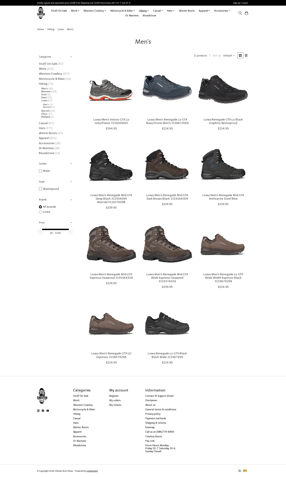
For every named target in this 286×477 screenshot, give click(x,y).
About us (150, 405)
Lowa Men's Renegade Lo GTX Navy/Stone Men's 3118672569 (167, 121)
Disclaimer (151, 400)
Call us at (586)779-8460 (159, 431)
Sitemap (150, 427)
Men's (44, 88)
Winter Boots (187, 10)
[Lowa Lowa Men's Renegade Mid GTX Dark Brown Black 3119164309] (167, 165)
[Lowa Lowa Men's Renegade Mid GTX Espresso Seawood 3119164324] (111, 244)
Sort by (217, 55)
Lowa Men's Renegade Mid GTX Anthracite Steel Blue (223, 196)
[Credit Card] (240, 471)
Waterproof (51, 189)
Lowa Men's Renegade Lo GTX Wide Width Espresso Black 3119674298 (223, 277)
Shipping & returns (155, 422)
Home (40, 29)
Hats (42, 128)
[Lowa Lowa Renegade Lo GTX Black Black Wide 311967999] (167, 323)
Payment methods (155, 418)
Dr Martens (132, 15)
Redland (45, 116)
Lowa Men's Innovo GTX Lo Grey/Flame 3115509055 (111, 121)
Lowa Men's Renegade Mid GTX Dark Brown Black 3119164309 (167, 196)
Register (114, 395)
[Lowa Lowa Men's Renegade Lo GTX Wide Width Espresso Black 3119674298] (223, 244)
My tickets (115, 405)
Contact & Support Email (159, 395)
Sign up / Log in (240, 3)
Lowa (61, 29)
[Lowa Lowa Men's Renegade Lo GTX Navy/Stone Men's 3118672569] (167, 89)
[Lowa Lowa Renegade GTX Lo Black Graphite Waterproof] (223, 89)
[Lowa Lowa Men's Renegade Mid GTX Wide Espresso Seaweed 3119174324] (167, 244)
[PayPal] (245, 471)
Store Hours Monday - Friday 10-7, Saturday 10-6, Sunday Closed (160, 448)
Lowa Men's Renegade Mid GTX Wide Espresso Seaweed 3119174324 (167, 277)
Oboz (44, 113)
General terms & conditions (160, 409)
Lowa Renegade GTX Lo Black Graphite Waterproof (223, 121)
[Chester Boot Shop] (41, 13)
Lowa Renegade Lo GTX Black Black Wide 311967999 (167, 355)
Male (46, 171)
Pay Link (150, 440)
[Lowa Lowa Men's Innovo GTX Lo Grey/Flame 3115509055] (111, 89)
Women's (46, 91)
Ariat (44, 94)
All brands (49, 207)
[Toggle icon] (240, 13)
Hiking (50, 29)
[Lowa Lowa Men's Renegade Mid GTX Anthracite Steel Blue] (223, 165)
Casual (43, 123)
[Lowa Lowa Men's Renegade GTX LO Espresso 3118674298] (111, 323)
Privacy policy (152, 413)
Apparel (44, 138)
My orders (115, 400)
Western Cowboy (51, 73)
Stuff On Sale (59, 10)
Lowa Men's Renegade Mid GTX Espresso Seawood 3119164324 (111, 276)
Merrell (45, 110)
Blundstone (149, 15)
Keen (44, 97)
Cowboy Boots (153, 436)
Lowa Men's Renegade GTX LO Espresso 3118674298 (111, 355)
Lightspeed (92, 471)
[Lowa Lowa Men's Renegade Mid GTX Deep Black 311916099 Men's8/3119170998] (111, 165)
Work (43, 69)
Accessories (47, 143)
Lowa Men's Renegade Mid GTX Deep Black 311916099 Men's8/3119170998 (111, 198)
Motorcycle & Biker (52, 79)
